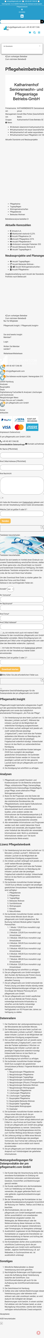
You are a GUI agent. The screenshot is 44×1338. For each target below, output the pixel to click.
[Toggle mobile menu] (39, 32)
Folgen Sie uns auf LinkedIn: (11, 400)
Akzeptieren (5, 1314)
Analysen (4, 384)
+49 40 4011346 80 (31, 1)
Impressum (4, 432)
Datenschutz (15, 432)
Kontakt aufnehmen (35, 444)
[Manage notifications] (38, 1333)
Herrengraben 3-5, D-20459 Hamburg (13, 4)
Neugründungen (6, 397)
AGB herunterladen (7, 1319)
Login (6, 342)
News (16, 397)
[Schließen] (1, 688)
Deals (2, 389)
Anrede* (3, 589)
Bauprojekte (5, 387)
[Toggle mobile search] (34, 32)
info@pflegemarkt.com (14, 1)
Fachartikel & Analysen (21, 392)
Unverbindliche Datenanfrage (12, 444)
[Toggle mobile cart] (30, 32)
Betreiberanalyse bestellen (16, 219)
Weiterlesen (8, 353)
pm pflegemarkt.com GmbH (17, 403)
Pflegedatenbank (22, 7)
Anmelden (22, 12)
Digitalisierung (6, 392)
